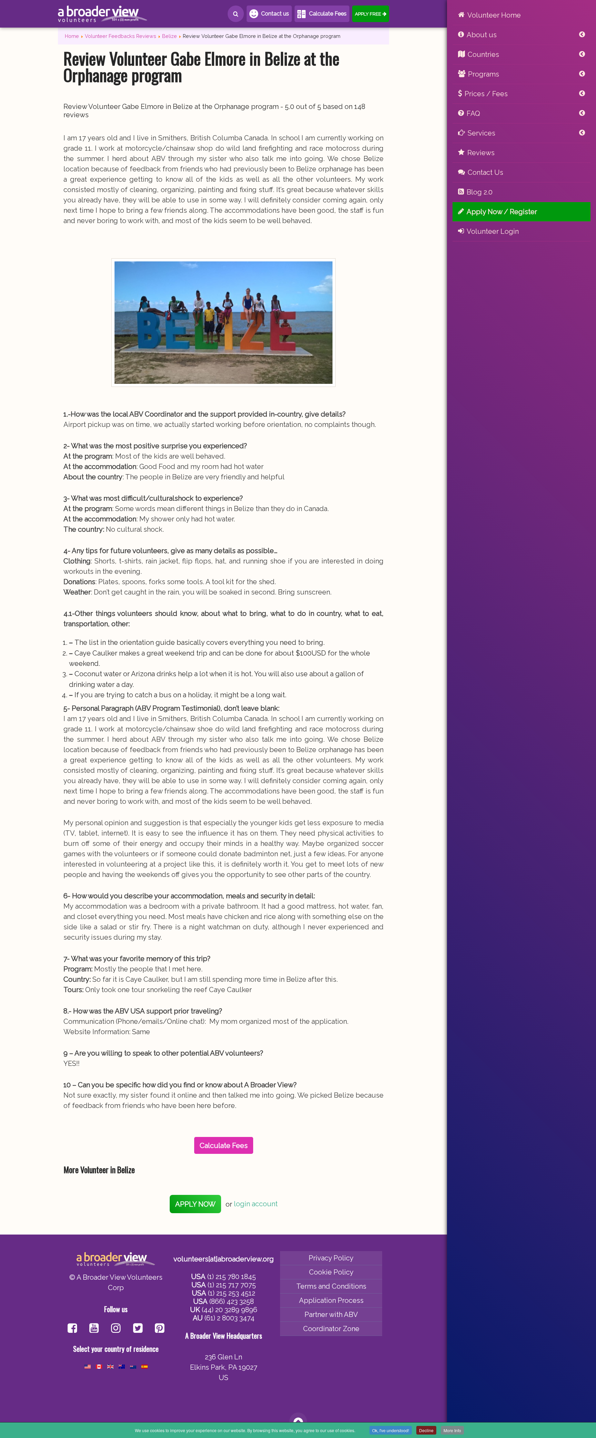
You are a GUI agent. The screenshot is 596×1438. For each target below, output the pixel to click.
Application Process (331, 1300)
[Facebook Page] (72, 1328)
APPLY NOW (195, 1204)
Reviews (481, 153)
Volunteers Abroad (103, 14)
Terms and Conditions (331, 1286)
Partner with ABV (331, 1314)
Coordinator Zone (331, 1329)
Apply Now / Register (502, 212)
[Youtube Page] (94, 1328)
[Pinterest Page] (159, 1328)
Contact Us (485, 172)
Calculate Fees (328, 13)
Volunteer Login (493, 231)
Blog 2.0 (480, 192)
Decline (426, 1430)
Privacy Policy (331, 1258)
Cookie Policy (331, 1272)
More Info (452, 1430)
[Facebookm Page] (137, 1328)
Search (236, 14)
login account (256, 1204)
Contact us (275, 13)
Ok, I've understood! (390, 1430)
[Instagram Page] (115, 1328)
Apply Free (368, 14)
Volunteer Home (494, 15)
